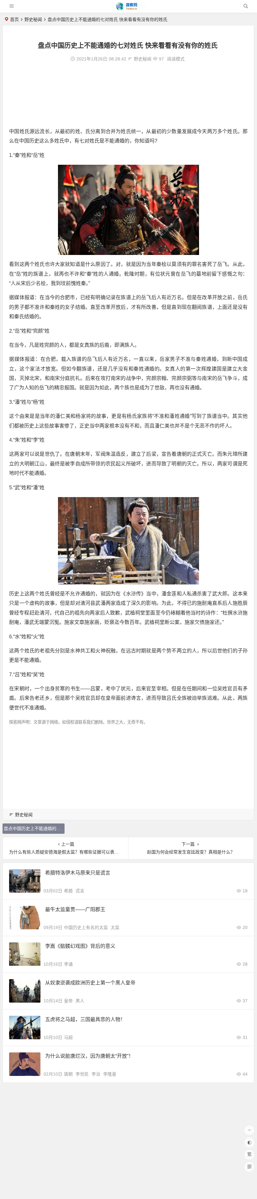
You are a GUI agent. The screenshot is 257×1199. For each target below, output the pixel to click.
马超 (68, 1037)
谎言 (80, 890)
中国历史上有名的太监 (86, 927)
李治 (96, 1074)
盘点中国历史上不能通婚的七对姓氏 (34, 828)
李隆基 (109, 1074)
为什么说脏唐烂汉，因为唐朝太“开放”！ (89, 1056)
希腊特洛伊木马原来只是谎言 (77, 872)
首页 (14, 19)
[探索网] (128, 8)
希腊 (68, 890)
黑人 (80, 1000)
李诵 (68, 964)
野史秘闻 (33, 19)
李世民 (82, 1074)
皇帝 (68, 1000)
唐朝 (68, 1074)
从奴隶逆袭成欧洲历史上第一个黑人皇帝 (90, 982)
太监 (115, 927)
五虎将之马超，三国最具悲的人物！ (85, 1019)
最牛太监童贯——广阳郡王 (75, 909)
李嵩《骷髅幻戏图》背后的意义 (80, 946)
